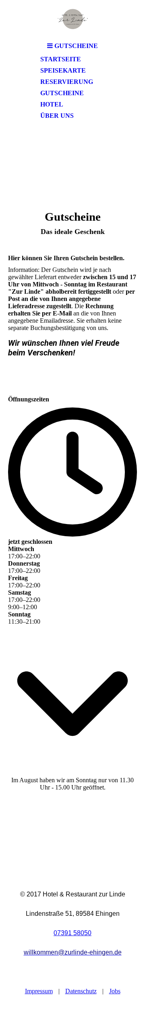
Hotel (51, 104)
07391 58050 (72, 933)
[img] (72, 19)
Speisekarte (63, 70)
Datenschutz (81, 991)
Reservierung (66, 81)
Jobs (114, 991)
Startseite (60, 59)
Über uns (57, 115)
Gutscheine (62, 93)
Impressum (39, 991)
